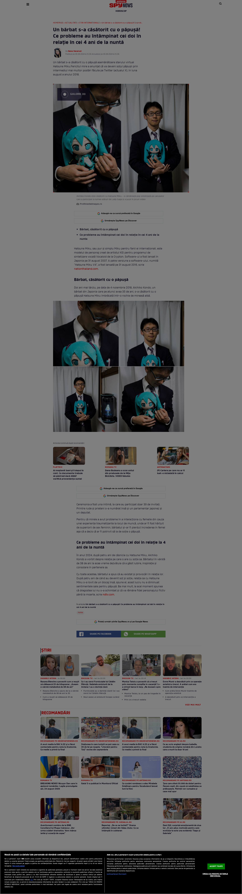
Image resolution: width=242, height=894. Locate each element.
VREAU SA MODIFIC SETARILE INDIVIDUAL (215, 875)
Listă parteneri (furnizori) (116, 874)
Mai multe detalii (18, 866)
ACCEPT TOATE (216, 866)
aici (31, 879)
